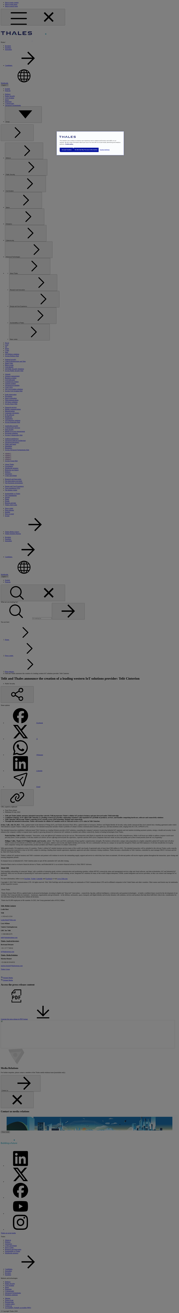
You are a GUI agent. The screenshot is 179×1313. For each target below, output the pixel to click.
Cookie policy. (69, 144)
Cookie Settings (105, 149)
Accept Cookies (67, 149)
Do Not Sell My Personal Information (86, 149)
